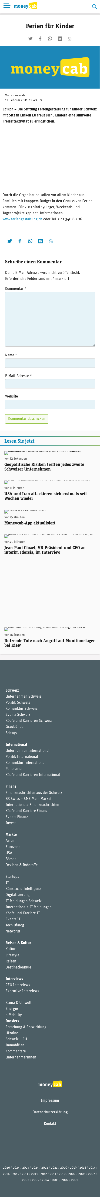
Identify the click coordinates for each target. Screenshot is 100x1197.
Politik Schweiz (18, 703)
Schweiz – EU (16, 1039)
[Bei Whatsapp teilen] (50, 38)
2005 (35, 1180)
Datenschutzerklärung (50, 1112)
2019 (73, 1167)
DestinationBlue (18, 967)
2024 (25, 1167)
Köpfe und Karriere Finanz (26, 811)
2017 (92, 1167)
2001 (74, 1180)
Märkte (11, 835)
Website (11, 396)
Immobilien (15, 1045)
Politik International (22, 757)
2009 (72, 1174)
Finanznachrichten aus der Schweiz (34, 793)
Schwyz (11, 733)
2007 (91, 1174)
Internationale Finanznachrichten (32, 805)
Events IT (13, 919)
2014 (25, 1174)
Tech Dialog (15, 925)
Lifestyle (12, 955)
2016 (6, 1174)
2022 (44, 1167)
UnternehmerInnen (21, 1057)
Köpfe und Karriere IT (23, 913)
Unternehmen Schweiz (23, 697)
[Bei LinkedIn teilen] (59, 38)
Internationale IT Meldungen (29, 907)
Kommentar (15, 289)
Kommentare (16, 1051)
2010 (62, 1174)
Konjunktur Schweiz (21, 709)
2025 (16, 1167)
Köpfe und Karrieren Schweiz (29, 721)
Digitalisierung (18, 895)
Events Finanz (17, 817)
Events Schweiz (18, 715)
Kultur (11, 949)
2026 (6, 1167)
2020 (63, 1167)
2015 (16, 1174)
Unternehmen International (28, 751)
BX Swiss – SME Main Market (28, 799)
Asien (10, 841)
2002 (64, 1180)
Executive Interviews (22, 991)
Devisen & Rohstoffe (22, 865)
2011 (53, 1174)
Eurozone (13, 847)
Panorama (14, 769)
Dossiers (12, 1021)
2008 (81, 1174)
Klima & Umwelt (18, 1003)
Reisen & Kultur (18, 943)
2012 (43, 1174)
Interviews (14, 979)
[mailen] (69, 38)
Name (11, 355)
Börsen (11, 859)
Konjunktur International (26, 763)
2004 (45, 1180)
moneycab (18, 95)
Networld (13, 931)
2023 (35, 1167)
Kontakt (50, 1124)
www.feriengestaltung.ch (22, 219)
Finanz (11, 787)
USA (9, 853)
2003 (55, 1180)
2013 (34, 1174)
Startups (12, 877)
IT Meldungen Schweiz (24, 901)
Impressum (50, 1101)
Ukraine (12, 1033)
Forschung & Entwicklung (26, 1027)
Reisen (11, 961)
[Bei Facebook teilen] (40, 38)
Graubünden (16, 727)
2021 (54, 1167)
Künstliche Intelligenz (23, 889)
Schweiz (12, 691)
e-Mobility (14, 1015)
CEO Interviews (18, 985)
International (16, 745)
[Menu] (7, 6)
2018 (83, 1167)
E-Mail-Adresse (18, 376)
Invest (11, 823)
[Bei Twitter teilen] (30, 38)
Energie (12, 1009)
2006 (25, 1180)
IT (7, 883)
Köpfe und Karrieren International (33, 775)
